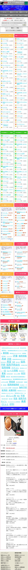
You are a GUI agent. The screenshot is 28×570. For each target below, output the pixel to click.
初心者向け (22, 384)
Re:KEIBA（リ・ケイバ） (8, 172)
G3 (13, 362)
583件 (24, 113)
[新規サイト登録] (14, 30)
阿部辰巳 (19, 305)
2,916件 (25, 122)
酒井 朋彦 (10, 398)
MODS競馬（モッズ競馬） (22, 83)
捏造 (15, 398)
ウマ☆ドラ (19, 107)
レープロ (5, 76)
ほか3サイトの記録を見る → (7, 239)
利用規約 (17, 565)
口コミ (5, 404)
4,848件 (15, 443)
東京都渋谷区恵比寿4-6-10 (7, 379)
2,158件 (25, 45)
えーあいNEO (20, 56)
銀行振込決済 (15, 387)
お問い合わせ (18, 569)
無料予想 (23, 387)
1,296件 (25, 109)
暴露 (23, 401)
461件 (10, 200)
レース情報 (12, 370)
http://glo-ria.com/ (10, 448)
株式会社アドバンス (21, 390)
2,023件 (11, 100)
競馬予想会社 (13, 364)
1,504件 (25, 49)
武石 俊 (8, 376)
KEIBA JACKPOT (21, 312)
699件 (24, 80)
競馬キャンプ (6, 307)
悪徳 (4, 358)
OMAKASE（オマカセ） (22, 93)
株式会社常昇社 (23, 347)
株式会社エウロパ (19, 393)
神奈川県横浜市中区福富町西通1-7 (18, 376)
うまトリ (19, 61)
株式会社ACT (22, 370)
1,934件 (25, 58)
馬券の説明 (17, 560)
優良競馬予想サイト (6, 567)
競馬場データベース (20, 555)
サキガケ (19, 69)
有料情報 (4, 384)
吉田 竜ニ (4, 350)
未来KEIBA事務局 (7, 314)
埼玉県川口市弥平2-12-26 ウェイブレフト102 (10, 347)
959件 (24, 54)
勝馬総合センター (7, 176)
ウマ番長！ (5, 309)
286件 (10, 109)
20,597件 (23, 340)
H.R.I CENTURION (21, 315)
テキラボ (5, 199)
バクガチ (19, 111)
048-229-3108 (5, 398)
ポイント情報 (17, 373)
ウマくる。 (5, 213)
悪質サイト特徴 (4, 560)
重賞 (4, 373)
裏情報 (6, 353)
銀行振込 (4, 356)
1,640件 (11, 196)
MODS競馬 (19, 260)
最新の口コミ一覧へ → (7, 292)
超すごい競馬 (20, 65)
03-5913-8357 (10, 373)
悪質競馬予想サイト (6, 569)
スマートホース (21, 98)
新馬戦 (4, 390)
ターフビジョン (21, 124)
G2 (5, 371)
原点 (4, 85)
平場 (23, 396)
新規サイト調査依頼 (20, 567)
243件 (10, 174)
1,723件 (25, 117)
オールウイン (20, 43)
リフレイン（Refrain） (20, 52)
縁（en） (5, 98)
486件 (10, 178)
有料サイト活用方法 (6, 557)
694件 (24, 105)
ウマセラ (19, 120)
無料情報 (23, 356)
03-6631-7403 (24, 365)
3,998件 (11, 87)
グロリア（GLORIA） (14, 437)
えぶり (18, 309)
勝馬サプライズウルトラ (22, 102)
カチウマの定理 (7, 194)
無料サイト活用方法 (6, 558)
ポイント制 (11, 396)
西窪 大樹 (18, 362)
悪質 (9, 361)
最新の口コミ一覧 (5, 555)
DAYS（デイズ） (21, 88)
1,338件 (25, 62)
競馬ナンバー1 (20, 38)
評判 (12, 404)
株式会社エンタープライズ (15, 353)
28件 (24, 90)
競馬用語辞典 (18, 557)
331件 (24, 76)
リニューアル (9, 356)
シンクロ (5, 283)
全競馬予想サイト (5, 565)
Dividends (5, 305)
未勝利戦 (12, 390)
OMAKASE (5, 229)
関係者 (12, 382)
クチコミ (15, 368)
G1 (18, 396)
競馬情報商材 (13, 384)
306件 (24, 86)
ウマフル (5, 107)
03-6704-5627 (19, 382)
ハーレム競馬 (20, 47)
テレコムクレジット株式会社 (14, 401)
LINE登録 (24, 353)
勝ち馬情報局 (6, 311)
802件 (24, 67)
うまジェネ (19, 115)
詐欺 (9, 359)
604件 (24, 95)
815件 (24, 40)
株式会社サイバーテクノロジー (8, 393)
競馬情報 (6, 367)
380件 (24, 71)
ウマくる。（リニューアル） (22, 74)
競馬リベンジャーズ (22, 79)
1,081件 (25, 99)
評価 (15, 356)
